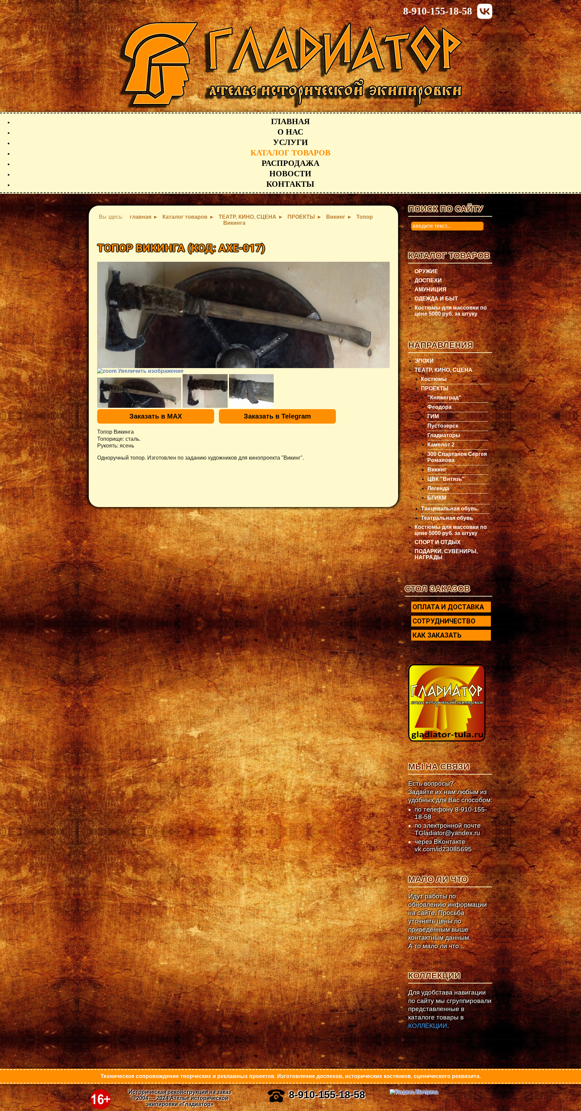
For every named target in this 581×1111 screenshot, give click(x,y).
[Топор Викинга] (139, 393)
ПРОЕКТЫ (435, 388)
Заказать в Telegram (277, 416)
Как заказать (437, 635)
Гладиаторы (443, 435)
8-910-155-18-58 (437, 10)
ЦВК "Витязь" (446, 479)
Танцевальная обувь (449, 508)
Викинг (437, 469)
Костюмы (434, 379)
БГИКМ (436, 498)
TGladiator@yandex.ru (447, 832)
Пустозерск (442, 426)
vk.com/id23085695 (443, 849)
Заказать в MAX (155, 416)
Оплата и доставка (448, 607)
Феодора (439, 407)
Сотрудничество (444, 621)
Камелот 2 (441, 444)
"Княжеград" (444, 397)
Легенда (438, 488)
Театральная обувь (447, 518)
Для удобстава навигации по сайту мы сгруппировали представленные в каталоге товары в (450, 1009)
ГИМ (433, 416)
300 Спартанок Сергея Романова (457, 457)
